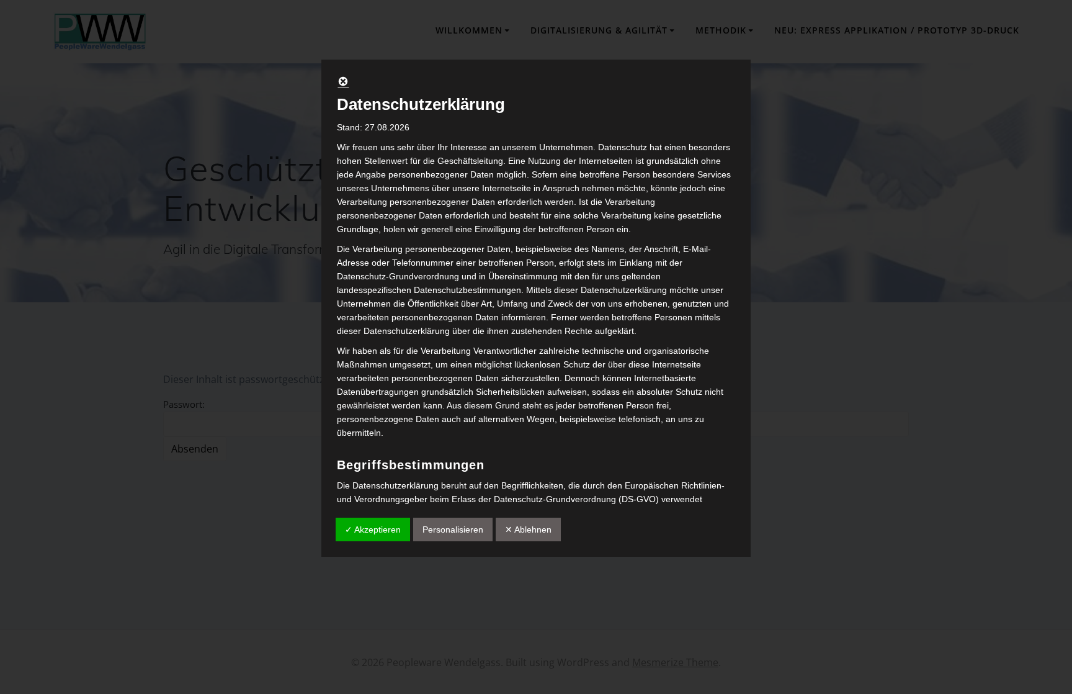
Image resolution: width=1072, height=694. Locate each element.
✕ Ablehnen (528, 529)
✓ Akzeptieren (373, 529)
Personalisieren (452, 529)
